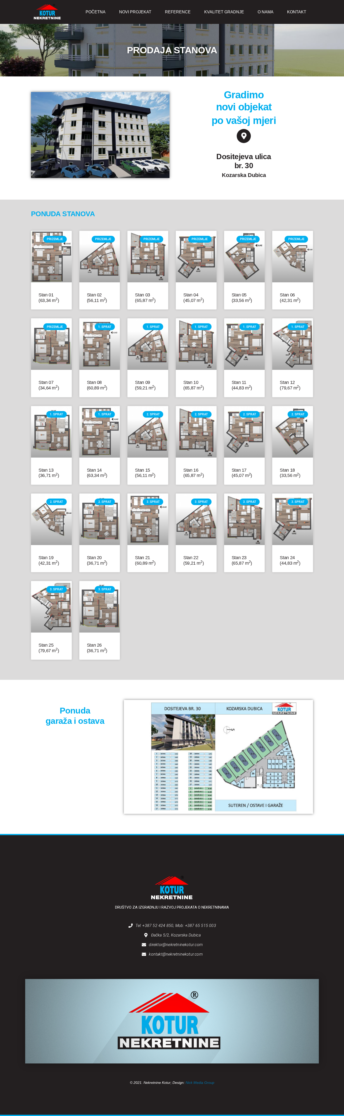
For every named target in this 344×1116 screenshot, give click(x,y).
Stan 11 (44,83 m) (242, 385)
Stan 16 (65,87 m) (193, 473)
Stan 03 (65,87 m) (145, 297)
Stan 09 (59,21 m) (145, 385)
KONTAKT (296, 12)
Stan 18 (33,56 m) (290, 473)
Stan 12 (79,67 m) (290, 385)
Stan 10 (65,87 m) (193, 385)
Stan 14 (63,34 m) (97, 473)
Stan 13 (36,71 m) (49, 473)
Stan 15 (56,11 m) (145, 473)
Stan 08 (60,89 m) (97, 385)
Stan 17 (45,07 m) (242, 473)
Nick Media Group (200, 1083)
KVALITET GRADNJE (224, 12)
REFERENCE (178, 12)
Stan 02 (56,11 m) (97, 297)
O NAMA (265, 12)
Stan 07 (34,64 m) (49, 385)
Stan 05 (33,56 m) (242, 297)
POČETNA (96, 12)
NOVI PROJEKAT (135, 12)
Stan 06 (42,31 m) (290, 297)
